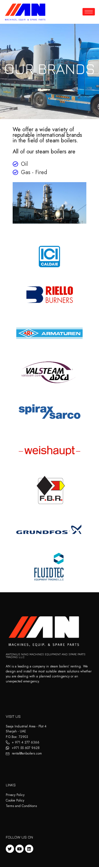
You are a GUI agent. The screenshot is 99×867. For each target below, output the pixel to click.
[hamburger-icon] (88, 11)
